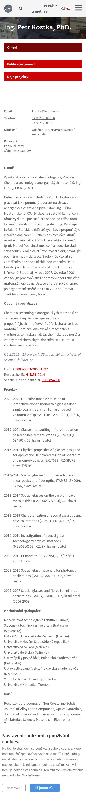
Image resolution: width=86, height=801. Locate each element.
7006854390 (51, 380)
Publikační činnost (21, 64)
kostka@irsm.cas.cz (45, 111)
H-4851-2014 (35, 374)
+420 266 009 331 (43, 123)
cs (63, 8)
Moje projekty (17, 76)
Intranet (35, 11)
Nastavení (13, 788)
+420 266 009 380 (43, 118)
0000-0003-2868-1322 (31, 369)
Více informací (32, 775)
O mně (12, 47)
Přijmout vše (45, 788)
